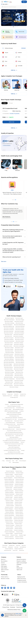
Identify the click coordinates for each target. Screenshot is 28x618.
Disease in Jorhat (18, 500)
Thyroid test (4, 545)
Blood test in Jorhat (19, 347)
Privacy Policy (6, 607)
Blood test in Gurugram (8, 337)
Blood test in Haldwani (9, 339)
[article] (11, 115)
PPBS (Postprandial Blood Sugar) (11, 411)
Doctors (3, 562)
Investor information (22, 582)
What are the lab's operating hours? (12, 257)
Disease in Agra (19, 471)
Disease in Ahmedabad (9, 472)
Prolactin (7, 404)
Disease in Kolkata (10, 505)
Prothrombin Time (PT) (18, 420)
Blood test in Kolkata (10, 352)
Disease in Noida (9, 521)
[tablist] (7, 103)
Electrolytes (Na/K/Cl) (14, 437)
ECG (13, 460)
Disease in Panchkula (18, 521)
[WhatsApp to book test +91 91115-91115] (24, 611)
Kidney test (10, 547)
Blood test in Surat (9, 382)
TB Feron (22, 442)
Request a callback (21, 561)
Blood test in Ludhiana (19, 354)
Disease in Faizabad (9, 485)
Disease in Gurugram (9, 490)
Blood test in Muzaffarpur (9, 362)
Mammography (16, 462)
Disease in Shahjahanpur (10, 531)
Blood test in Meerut (19, 357)
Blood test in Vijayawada (19, 385)
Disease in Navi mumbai (18, 518)
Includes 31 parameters (15, 113)
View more (3, 261)
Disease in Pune (19, 525)
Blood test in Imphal (20, 341)
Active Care (10, 394)
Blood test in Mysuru (20, 362)
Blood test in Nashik (8, 365)
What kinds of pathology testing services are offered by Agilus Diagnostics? (13, 230)
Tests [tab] (4, 103)
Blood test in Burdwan (20, 326)
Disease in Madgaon (9, 508)
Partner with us (4, 576)
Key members (4, 561)
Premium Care (23, 394)
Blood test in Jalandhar (18, 344)
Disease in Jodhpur (10, 500)
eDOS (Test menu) (21, 578)
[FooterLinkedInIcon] (11, 588)
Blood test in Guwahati (19, 337)
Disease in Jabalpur (18, 495)
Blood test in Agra (19, 318)
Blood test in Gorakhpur (18, 336)
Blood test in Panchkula (18, 369)
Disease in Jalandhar (18, 497)
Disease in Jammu (8, 499)
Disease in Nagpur (8, 517)
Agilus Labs (19, 569)
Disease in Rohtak (8, 530)
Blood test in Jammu (8, 346)
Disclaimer (12, 607)
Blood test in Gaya (8, 334)
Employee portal (21, 576)
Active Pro (16, 394)
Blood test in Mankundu (9, 357)
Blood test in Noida (8, 369)
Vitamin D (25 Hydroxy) (20, 429)
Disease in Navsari (9, 520)
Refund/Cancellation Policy (14, 609)
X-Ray (3, 460)
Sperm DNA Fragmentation (14, 447)
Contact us (3, 564)
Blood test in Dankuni (20, 329)
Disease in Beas (19, 476)
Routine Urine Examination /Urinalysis (14, 414)
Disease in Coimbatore (9, 482)
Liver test (16, 547)
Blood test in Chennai (20, 328)
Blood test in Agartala (9, 318)
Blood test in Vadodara (18, 383)
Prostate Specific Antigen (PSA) (16, 404)
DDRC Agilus (4, 566)
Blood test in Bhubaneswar (19, 324)
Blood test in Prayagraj (9, 372)
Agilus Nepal (4, 567)
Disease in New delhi (18, 520)
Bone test (24, 545)
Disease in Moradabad (9, 513)
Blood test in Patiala (9, 370)
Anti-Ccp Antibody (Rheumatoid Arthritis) (14, 432)
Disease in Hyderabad (9, 494)
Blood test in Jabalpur (18, 342)
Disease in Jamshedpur (18, 499)
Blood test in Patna (19, 370)
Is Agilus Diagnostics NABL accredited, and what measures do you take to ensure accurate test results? (13, 250)
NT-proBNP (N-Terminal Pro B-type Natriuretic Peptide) (14, 440)
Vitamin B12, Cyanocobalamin (14, 427)
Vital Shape (16, 395)
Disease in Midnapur (10, 512)
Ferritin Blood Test (20, 407)
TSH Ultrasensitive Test (14, 416)
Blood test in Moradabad (9, 360)
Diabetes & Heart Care (7, 395)
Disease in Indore (9, 495)
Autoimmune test (7, 550)
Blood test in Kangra (19, 349)
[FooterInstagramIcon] (5, 588)
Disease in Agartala (10, 471)
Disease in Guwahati (19, 490)
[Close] (26, 615)
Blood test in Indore (9, 342)
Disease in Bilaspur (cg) (9, 479)
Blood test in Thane (18, 382)
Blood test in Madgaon (8, 355)
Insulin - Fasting (8, 409)
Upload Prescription (21, 559)
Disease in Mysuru (19, 515)
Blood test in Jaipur (9, 344)
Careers (3, 571)
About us (3, 559)
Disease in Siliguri (9, 533)
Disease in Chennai (19, 480)
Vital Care (4, 394)
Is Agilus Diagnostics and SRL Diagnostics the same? (13, 243)
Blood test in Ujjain (8, 383)
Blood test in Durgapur (19, 331)
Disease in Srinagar (18, 533)
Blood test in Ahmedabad (9, 319)
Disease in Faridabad (19, 485)
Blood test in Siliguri (9, 380)
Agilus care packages (22, 562)
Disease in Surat (5, 535)
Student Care (22, 395)
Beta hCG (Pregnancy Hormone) (14, 406)
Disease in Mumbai (19, 513)
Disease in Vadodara (9, 536)
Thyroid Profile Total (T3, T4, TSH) (14, 430)
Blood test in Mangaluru (19, 355)
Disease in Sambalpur (18, 530)
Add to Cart (11, 122)
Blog (18, 566)
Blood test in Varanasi (8, 385)
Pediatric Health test (19, 548)
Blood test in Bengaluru (8, 324)
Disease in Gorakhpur (18, 489)
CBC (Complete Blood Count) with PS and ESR (14, 434)
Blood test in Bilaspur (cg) (9, 326)
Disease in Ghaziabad (18, 487)
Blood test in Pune (19, 372)
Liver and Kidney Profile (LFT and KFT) (14, 438)
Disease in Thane (14, 535)
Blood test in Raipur (9, 373)
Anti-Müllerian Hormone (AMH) (14, 452)
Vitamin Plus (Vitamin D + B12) (14, 445)
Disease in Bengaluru (8, 477)
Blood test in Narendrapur (19, 364)
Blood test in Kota (19, 352)
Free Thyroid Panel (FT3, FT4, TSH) (9, 419)
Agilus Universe (4, 569)
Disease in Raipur (9, 526)
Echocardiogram (22, 460)
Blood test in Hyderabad (9, 341)
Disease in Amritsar (18, 474)
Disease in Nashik (8, 518)
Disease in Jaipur (9, 497)
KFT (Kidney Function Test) (10, 424)
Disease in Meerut (19, 510)
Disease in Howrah (19, 492)
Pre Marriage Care (14, 397)
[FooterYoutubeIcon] (2, 588)
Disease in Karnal (9, 503)
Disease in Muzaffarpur (9, 515)
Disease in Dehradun (9, 484)
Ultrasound (8, 460)
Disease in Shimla (19, 531)
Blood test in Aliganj (20, 319)
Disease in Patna (18, 523)
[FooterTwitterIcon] (14, 588)
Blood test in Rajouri (19, 373)
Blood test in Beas (19, 323)
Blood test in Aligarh (9, 321)
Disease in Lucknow (9, 507)
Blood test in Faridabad (19, 332)
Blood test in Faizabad (8, 332)
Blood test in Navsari (8, 367)
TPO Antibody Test (8, 420)
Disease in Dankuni (19, 482)
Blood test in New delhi (19, 367)
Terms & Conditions (21, 607)
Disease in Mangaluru (19, 508)
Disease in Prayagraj (10, 525)
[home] (8, 2)
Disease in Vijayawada (9, 538)
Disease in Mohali (19, 512)
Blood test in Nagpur (8, 364)
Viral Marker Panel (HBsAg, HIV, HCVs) (11, 450)
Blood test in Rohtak (8, 377)
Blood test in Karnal (9, 350)
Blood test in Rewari (19, 375)
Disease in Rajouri (18, 526)
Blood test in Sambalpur (19, 377)
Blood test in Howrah (19, 339)
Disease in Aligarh (9, 474)
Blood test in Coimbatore (9, 329)
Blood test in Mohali (19, 359)
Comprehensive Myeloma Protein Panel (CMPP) (14, 453)
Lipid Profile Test (18, 435)
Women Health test (9, 548)
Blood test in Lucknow (8, 354)
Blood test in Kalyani (9, 349)
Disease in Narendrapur (18, 517)
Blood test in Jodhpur (9, 347)
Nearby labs (19, 567)
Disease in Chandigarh (9, 480)
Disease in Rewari (18, 528)
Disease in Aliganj (19, 472)
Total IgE (22, 450)
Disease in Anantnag (10, 476)
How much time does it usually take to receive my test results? (12, 236)
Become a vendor (5, 578)
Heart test (18, 545)
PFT (10, 462)
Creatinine (21, 411)
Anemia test (21, 550)
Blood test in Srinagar (19, 380)
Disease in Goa (9, 489)
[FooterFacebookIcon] (8, 588)
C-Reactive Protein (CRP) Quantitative (11, 442)
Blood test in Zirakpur (14, 387)
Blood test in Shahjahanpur (9, 378)
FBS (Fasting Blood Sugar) (18, 409)
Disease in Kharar (18, 503)
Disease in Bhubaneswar (19, 477)
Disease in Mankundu (9, 510)
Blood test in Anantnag (9, 323)
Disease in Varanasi (19, 536)
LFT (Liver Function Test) (9, 407)
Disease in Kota (18, 505)
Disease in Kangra (18, 502)
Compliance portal (21, 580)
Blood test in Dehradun (8, 331)
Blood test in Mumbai (20, 360)
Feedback (19, 564)
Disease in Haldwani (9, 492)
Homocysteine (20, 422)
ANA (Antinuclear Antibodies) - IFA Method (14, 417)
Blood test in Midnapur (9, 359)
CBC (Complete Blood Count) (8, 429)
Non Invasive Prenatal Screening (14, 448)
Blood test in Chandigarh (9, 328)
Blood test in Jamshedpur (19, 346)
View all (13, 70)
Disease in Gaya (9, 487)
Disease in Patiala (9, 523)
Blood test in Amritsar (19, 321)
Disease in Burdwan (20, 479)
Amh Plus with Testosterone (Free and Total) (14, 443)
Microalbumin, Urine (10, 435)
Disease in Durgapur (19, 484)
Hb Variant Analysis (22, 419)
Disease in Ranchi (9, 528)
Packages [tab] (11, 103)
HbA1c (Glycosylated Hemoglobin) (14, 412)
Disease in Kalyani (9, 502)
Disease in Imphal (19, 494)
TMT (17, 460)
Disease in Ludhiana (19, 507)
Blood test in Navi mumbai (19, 365)
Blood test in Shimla (20, 378)
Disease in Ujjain (22, 535)
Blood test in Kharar (19, 350)
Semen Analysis (20, 424)
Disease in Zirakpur (19, 538)
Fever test (4, 547)
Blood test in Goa (8, 336)
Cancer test (15, 550)
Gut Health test (23, 547)
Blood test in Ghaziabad (18, 334)
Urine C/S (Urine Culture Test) (14, 425)
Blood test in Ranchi (9, 375)
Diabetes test (11, 545)
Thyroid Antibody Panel (10, 422)
